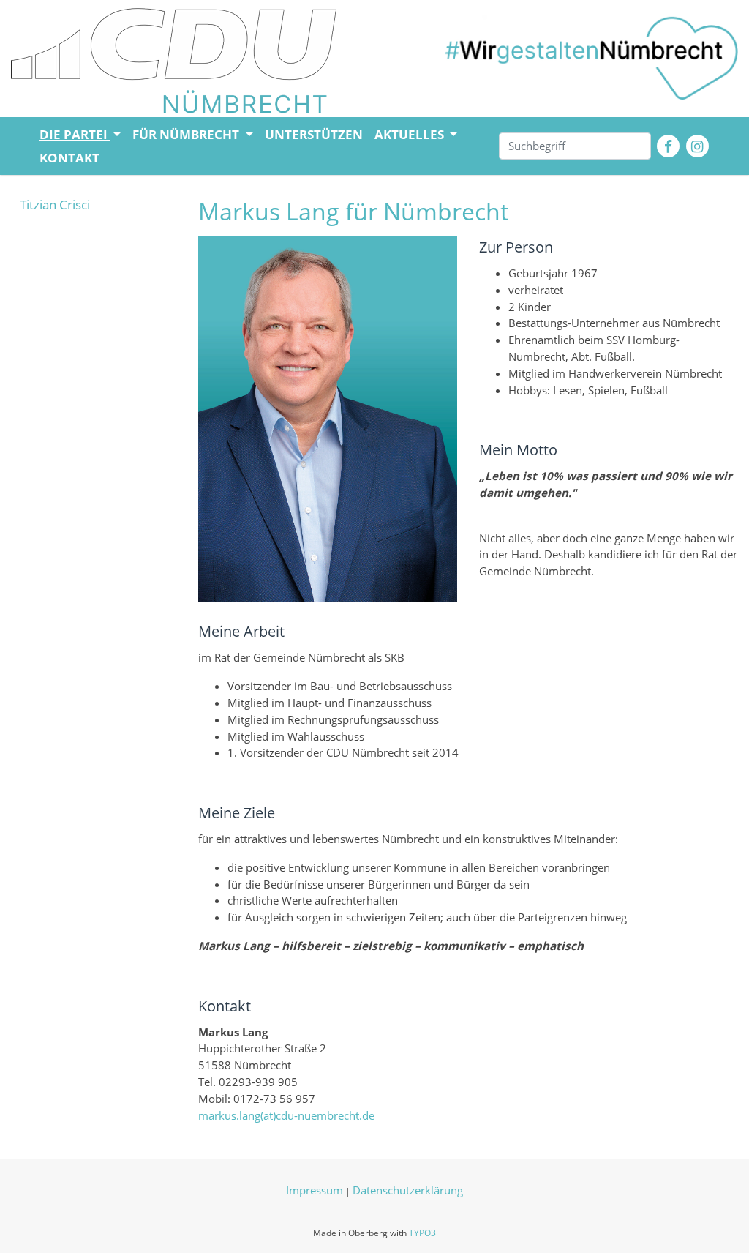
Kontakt (69, 157)
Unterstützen (314, 134)
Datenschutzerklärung (408, 1190)
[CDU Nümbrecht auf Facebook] (668, 146)
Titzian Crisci (55, 204)
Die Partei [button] (74, 134)
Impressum (314, 1190)
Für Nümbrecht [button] (187, 134)
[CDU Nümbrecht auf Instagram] (697, 146)
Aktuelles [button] (410, 134)
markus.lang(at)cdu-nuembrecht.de (286, 1115)
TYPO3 (422, 1233)
